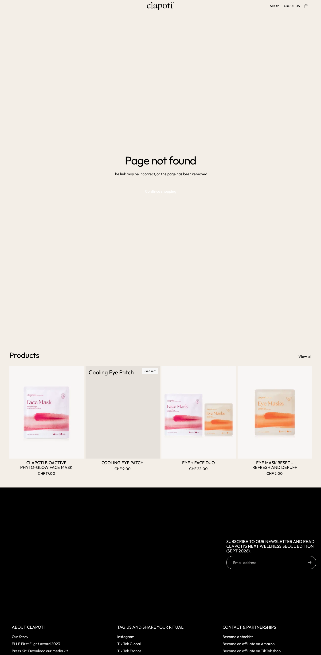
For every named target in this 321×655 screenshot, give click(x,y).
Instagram (125, 636)
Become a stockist (238, 636)
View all (305, 356)
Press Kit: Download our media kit (40, 650)
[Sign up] (309, 562)
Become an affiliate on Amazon (249, 643)
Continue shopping (160, 191)
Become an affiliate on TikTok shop (252, 650)
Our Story (20, 636)
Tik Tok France (129, 650)
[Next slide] (77, 412)
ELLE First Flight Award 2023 (36, 643)
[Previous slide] (16, 412)
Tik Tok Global (129, 643)
